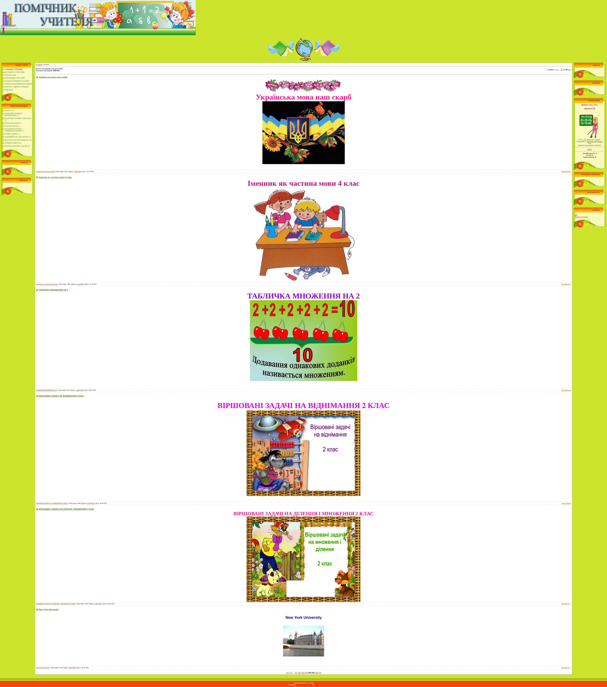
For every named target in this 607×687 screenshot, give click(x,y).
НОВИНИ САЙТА (11, 143)
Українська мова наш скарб (53, 77)
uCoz (317, 685)
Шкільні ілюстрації (12, 123)
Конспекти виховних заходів (16, 146)
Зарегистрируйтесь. (595, 141)
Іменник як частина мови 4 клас (55, 177)
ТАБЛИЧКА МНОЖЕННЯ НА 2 (53, 290)
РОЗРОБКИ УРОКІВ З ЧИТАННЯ (18, 118)
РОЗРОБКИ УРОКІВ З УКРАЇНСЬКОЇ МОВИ (13, 130)
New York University (48, 609)
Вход (590, 149)
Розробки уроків (11, 126)
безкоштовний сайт (304, 685)
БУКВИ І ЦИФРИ (11, 134)
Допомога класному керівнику (17, 140)
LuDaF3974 (77, 171)
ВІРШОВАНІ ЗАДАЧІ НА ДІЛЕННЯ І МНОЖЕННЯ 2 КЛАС (66, 509)
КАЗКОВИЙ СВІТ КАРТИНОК (16, 137)
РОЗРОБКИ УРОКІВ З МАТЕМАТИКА (13, 114)
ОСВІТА (8, 110)
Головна (39, 65)
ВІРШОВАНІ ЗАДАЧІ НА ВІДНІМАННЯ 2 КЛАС (61, 396)
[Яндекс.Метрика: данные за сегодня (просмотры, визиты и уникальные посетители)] (582, 215)
